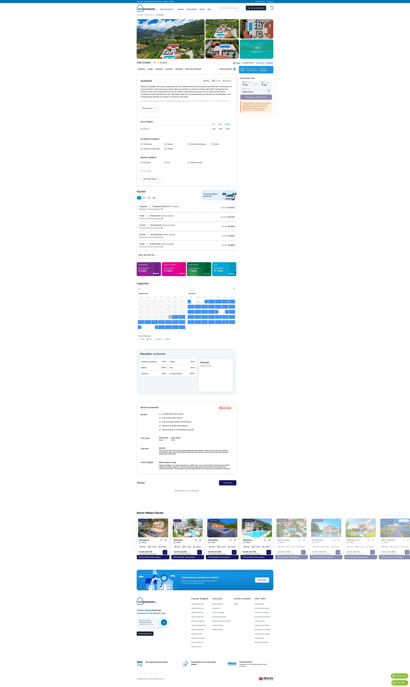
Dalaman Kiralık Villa (198, 638)
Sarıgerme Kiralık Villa (198, 625)
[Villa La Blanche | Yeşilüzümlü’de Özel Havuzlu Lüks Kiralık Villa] (407, 552)
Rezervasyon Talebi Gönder (256, 97)
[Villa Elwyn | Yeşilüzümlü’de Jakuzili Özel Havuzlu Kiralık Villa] (268, 552)
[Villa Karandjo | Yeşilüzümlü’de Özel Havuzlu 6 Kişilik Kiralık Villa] (303, 552)
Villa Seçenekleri (166, 9)
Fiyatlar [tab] (150, 69)
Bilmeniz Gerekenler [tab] (193, 69)
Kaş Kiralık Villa (196, 646)
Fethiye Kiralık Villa (197, 604)
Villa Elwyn (247, 540)
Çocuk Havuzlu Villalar (262, 608)
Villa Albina (213, 540)
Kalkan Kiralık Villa (197, 608)
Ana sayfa (140, 15)
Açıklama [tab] (141, 69)
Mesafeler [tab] (179, 69)
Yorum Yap (228, 483)
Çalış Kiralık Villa (196, 634)
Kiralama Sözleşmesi (219, 617)
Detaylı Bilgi (262, 580)
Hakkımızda (216, 608)
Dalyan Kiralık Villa (197, 617)
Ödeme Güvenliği (218, 612)
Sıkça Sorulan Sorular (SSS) (221, 621)
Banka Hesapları (217, 604)
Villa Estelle (159, 15)
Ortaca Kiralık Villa (197, 642)
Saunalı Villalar (259, 638)
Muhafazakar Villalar (262, 642)
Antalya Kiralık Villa (197, 629)
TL (139, 198)
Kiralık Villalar (192, 9)
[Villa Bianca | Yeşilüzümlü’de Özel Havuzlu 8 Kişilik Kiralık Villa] (165, 552)
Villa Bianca (144, 540)
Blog (209, 9)
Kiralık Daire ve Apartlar (262, 629)
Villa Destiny (317, 540)
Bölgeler (181, 9)
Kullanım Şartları (217, 625)
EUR (148, 198)
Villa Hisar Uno (352, 540)
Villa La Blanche (388, 540)
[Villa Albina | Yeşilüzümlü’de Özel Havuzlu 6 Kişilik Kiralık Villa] (234, 552)
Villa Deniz (178, 540)
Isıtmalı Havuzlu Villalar (262, 634)
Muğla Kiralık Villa (197, 612)
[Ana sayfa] (147, 601)
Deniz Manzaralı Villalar (262, 617)
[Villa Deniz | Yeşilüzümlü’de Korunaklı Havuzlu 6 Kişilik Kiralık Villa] (199, 552)
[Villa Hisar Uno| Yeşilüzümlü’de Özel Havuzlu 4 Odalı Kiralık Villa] (361, 528)
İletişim (202, 9)
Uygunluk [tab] (159, 69)
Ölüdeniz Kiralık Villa (198, 621)
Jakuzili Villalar (260, 621)
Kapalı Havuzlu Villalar (262, 625)
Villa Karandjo (283, 540)
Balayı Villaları (259, 604)
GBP (154, 198)
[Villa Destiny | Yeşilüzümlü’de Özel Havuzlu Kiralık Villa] (338, 552)
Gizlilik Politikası (217, 629)
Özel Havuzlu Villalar (261, 612)
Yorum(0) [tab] (169, 69)
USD (143, 198)
